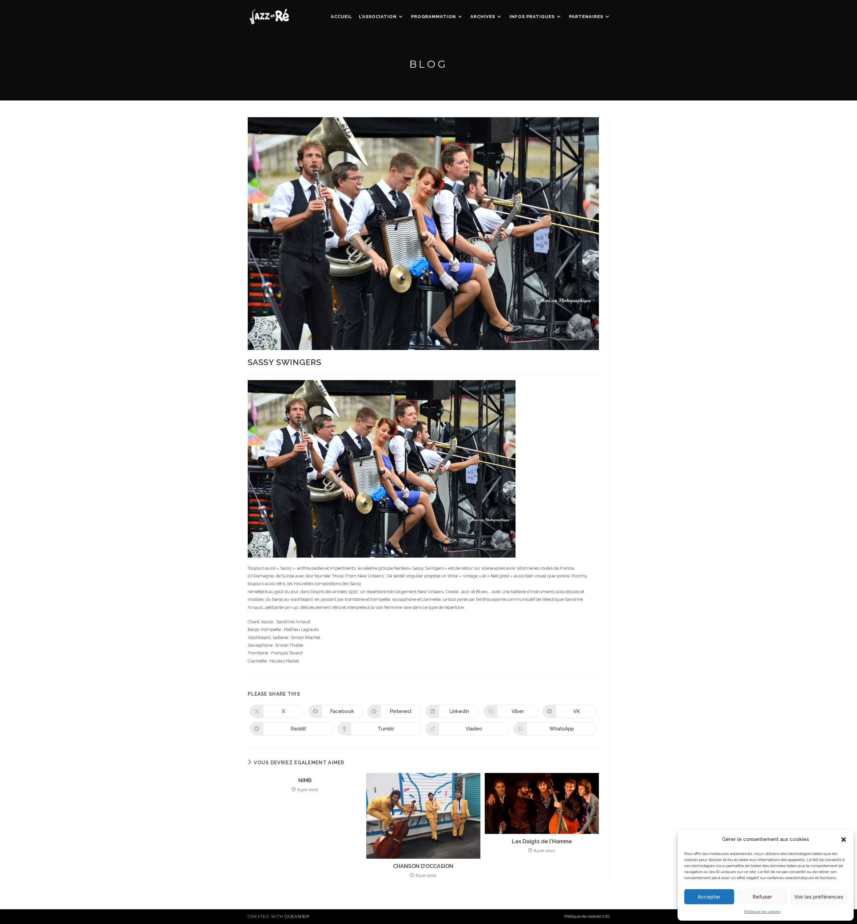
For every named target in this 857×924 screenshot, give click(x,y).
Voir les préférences (818, 897)
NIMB (305, 780)
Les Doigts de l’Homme (542, 841)
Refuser (762, 897)
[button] (843, 839)
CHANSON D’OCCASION (423, 866)
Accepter (709, 897)
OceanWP (297, 916)
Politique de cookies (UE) (586, 916)
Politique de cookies (762, 911)
